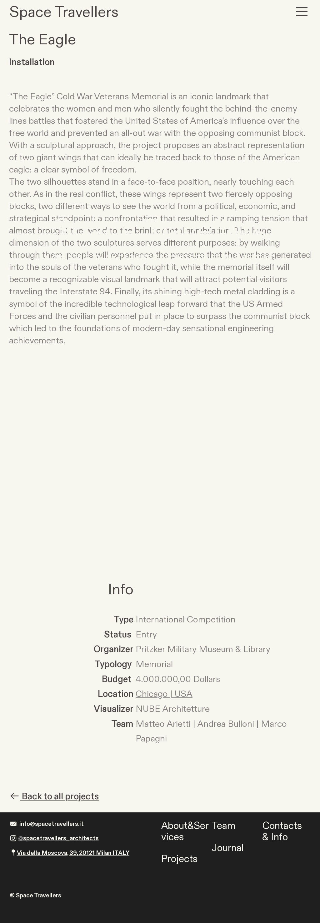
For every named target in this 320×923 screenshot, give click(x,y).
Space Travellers (160, 231)
